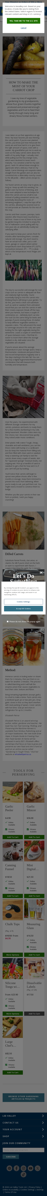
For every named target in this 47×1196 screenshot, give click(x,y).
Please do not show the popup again (24, 621)
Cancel (23, 28)
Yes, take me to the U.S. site (24, 21)
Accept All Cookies (23, 609)
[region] (23, 598)
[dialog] (23, 18)
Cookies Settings (23, 602)
